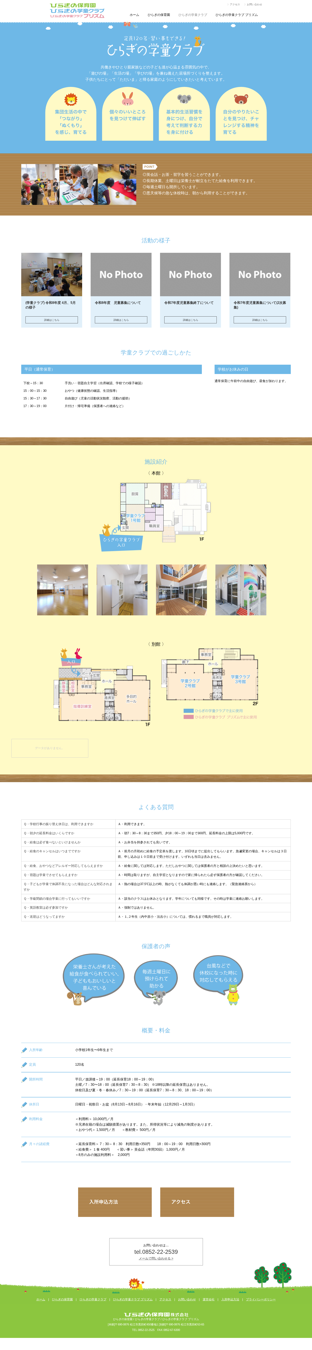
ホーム (40, 1299)
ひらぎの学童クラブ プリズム (133, 1299)
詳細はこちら (51, 319)
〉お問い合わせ (253, 4)
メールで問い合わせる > (156, 1258)
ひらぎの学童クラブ (93, 1299)
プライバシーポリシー (261, 1299)
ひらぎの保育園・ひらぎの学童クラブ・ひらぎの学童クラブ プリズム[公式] (77, 10)
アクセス (165, 1299)
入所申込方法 (230, 1299)
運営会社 (209, 1299)
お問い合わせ (187, 1299)
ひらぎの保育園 (62, 1299)
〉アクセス (233, 4)
